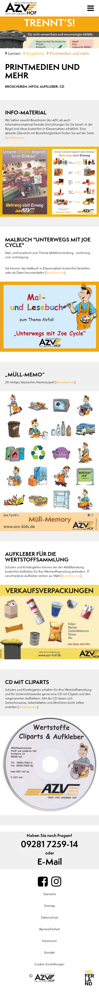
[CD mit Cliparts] (49, 765)
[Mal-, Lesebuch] (49, 317)
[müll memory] (49, 461)
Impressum (49, 941)
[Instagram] (56, 882)
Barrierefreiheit (49, 929)
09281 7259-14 (49, 844)
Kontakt (49, 952)
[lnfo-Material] (49, 182)
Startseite (49, 894)
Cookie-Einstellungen (49, 964)
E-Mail (49, 862)
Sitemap (49, 906)
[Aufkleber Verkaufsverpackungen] (49, 622)
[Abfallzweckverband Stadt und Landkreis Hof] (29, 8)
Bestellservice (14, 138)
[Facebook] (43, 882)
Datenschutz (49, 917)
